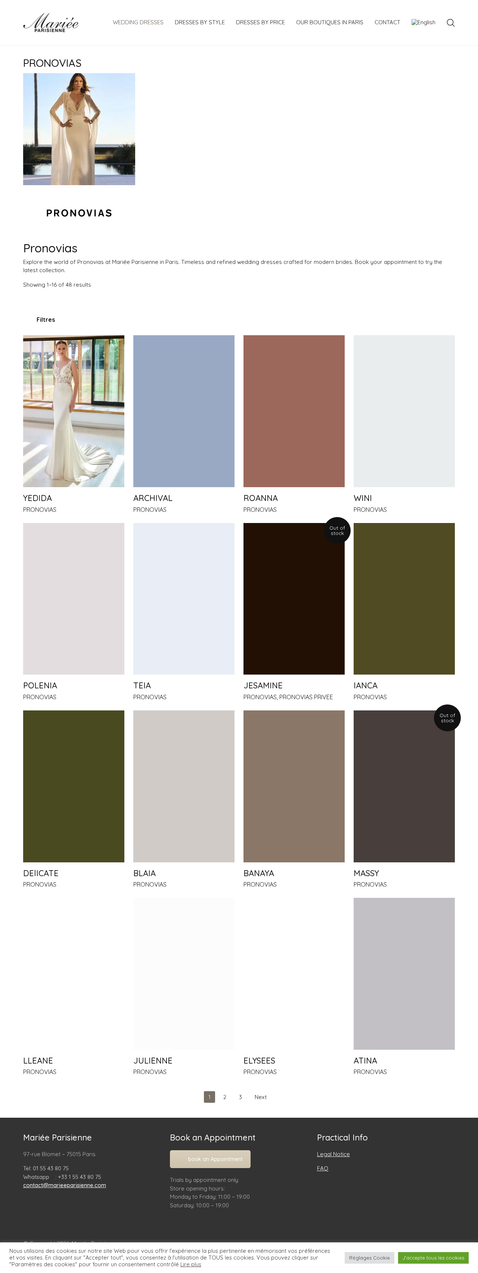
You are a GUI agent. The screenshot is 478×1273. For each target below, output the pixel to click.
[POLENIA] (73, 599)
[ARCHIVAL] (184, 411)
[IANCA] (404, 599)
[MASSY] (404, 786)
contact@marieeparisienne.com (64, 1185)
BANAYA (258, 873)
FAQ (322, 1168)
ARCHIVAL (153, 498)
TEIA (142, 685)
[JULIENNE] (184, 974)
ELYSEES (259, 1060)
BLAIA (144, 873)
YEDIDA (37, 498)
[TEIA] (184, 599)
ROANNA (260, 498)
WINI (363, 498)
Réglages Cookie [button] (369, 1258)
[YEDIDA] (73, 411)
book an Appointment (215, 1159)
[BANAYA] (294, 786)
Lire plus (190, 1264)
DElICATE (41, 873)
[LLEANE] (73, 974)
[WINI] (404, 411)
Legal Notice (333, 1154)
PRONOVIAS (39, 509)
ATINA (365, 1060)
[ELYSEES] (294, 974)
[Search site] (451, 23)
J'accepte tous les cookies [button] (433, 1258)
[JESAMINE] (294, 599)
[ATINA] (404, 974)
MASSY (366, 873)
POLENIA (40, 685)
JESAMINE (263, 685)
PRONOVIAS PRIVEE (306, 697)
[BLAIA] (184, 786)
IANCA (366, 685)
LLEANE (38, 1060)
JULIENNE (153, 1060)
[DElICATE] (73, 786)
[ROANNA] (294, 411)
